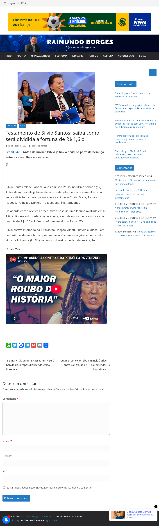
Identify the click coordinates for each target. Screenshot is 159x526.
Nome (7, 441)
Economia (61, 55)
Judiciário (78, 55)
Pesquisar (153, 72)
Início (8, 55)
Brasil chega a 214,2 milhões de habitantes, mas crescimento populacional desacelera (131, 154)
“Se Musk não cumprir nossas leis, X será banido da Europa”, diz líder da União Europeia (30, 365)
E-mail (7, 456)
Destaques (11, 126)
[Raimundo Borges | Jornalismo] (79, 36)
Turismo (93, 55)
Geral (142, 55)
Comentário (10, 398)
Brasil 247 (13, 152)
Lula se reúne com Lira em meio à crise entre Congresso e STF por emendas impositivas (84, 365)
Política (21, 55)
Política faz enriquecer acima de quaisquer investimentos (132, 193)
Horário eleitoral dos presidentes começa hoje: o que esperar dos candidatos (131, 139)
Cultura (108, 55)
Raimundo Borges (39, 146)
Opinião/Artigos (40, 55)
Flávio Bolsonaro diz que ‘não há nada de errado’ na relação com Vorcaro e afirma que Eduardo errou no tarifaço (135, 123)
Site (4, 471)
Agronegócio (126, 55)
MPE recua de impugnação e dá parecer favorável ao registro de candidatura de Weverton (135, 108)
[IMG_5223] (56, 165)
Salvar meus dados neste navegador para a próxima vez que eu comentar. (49, 487)
